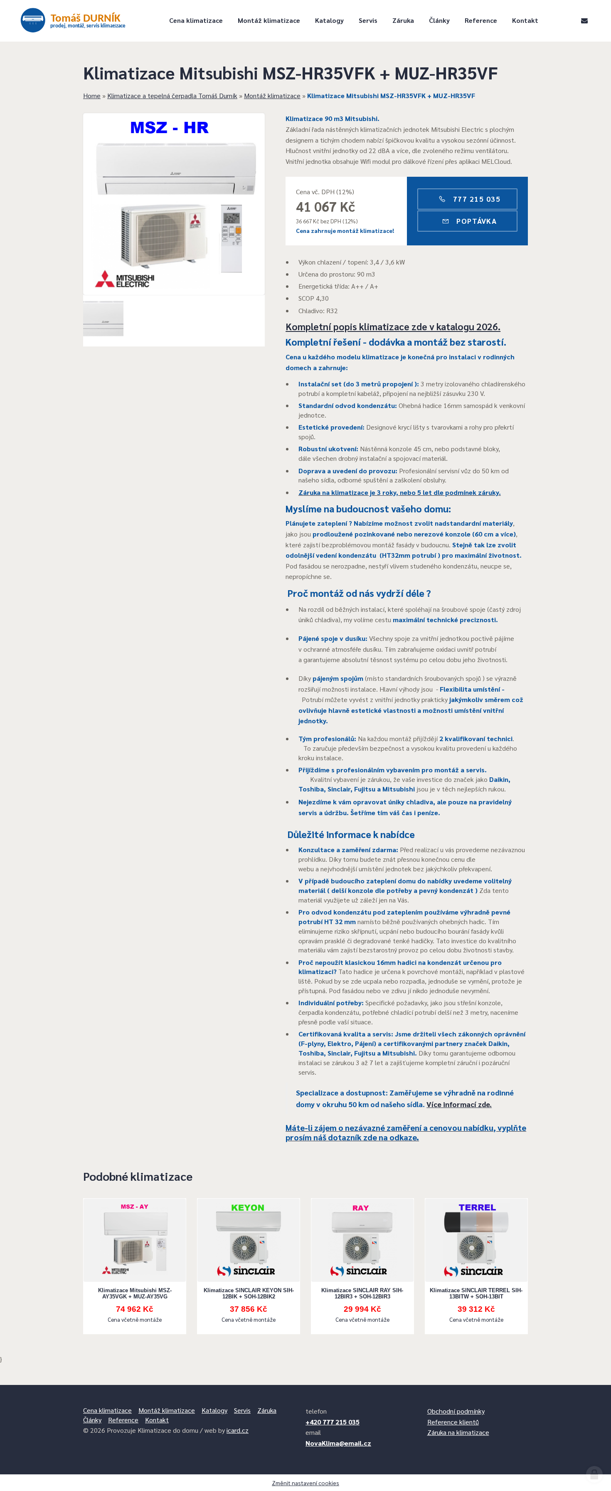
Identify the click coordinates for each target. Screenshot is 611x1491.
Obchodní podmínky (456, 1411)
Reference (481, 20)
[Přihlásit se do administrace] (594, 1474)
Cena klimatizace (196, 20)
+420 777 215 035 (333, 1421)
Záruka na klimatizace (458, 1432)
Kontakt (525, 20)
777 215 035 (475, 198)
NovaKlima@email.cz (338, 1443)
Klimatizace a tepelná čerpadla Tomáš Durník (172, 95)
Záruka (403, 20)
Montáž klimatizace (269, 20)
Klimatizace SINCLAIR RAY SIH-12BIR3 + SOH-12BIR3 (362, 1293)
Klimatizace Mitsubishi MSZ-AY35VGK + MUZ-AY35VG (135, 1293)
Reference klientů (453, 1421)
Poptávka (475, 220)
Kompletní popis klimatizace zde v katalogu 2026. (393, 326)
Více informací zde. (459, 1104)
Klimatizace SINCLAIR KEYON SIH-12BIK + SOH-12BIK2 (249, 1293)
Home (92, 95)
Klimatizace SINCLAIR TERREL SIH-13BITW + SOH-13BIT (476, 1293)
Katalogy (329, 20)
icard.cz (238, 1430)
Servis (368, 20)
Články (439, 20)
